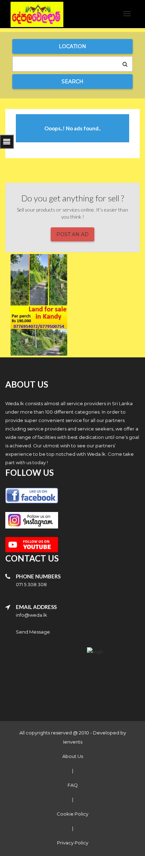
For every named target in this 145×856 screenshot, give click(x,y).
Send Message (33, 632)
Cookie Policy (72, 814)
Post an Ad (72, 234)
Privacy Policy (72, 842)
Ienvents (72, 742)
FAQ (73, 785)
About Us (72, 756)
